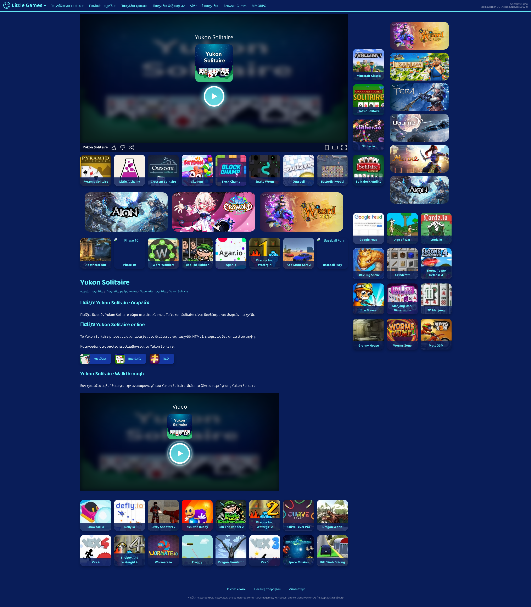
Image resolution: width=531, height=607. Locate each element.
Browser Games (235, 6)
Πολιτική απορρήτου (267, 589)
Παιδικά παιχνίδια (102, 6)
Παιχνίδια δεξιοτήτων (169, 6)
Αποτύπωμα (297, 589)
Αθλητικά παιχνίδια (204, 6)
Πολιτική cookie (236, 589)
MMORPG (259, 6)
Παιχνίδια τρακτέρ (134, 6)
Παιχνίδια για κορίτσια (67, 6)
